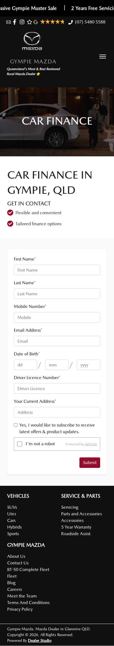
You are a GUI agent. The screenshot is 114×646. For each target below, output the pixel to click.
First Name (25, 259)
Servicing (69, 507)
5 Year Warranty (76, 527)
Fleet (12, 576)
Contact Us (17, 562)
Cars (11, 520)
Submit (90, 462)
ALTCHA (91, 444)
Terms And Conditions (28, 602)
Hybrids (14, 527)
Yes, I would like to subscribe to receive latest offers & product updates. (57, 428)
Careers (14, 589)
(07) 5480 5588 (90, 22)
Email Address (28, 330)
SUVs (12, 507)
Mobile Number (30, 306)
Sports (13, 533)
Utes (11, 513)
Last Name (25, 282)
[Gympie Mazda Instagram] (23, 22)
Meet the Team (22, 596)
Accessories (72, 520)
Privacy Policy (20, 609)
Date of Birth (27, 353)
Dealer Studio (39, 640)
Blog (11, 582)
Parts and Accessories (81, 513)
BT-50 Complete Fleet (28, 569)
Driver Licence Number (37, 377)
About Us (16, 556)
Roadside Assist (75, 533)
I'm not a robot (40, 443)
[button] (103, 56)
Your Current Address (35, 401)
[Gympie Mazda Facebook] (15, 22)
